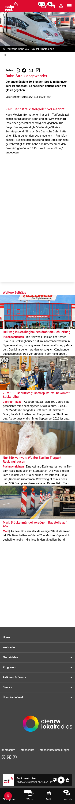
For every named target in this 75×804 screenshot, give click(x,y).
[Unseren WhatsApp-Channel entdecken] (3, 757)
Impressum (8, 750)
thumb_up (67, 780)
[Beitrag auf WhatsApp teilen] (18, 70)
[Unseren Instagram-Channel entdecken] (15, 757)
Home (6, 637)
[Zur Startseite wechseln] (11, 6)
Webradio (9, 647)
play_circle (61, 780)
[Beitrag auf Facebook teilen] (24, 70)
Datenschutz (26, 750)
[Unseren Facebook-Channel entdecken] (9, 757)
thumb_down (55, 780)
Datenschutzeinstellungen (54, 750)
